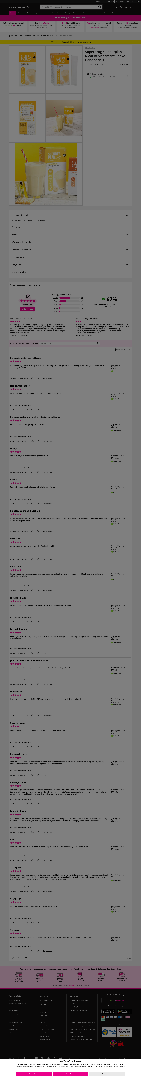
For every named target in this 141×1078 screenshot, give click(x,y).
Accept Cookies (34, 1074)
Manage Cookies (107, 1074)
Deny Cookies (70, 1074)
